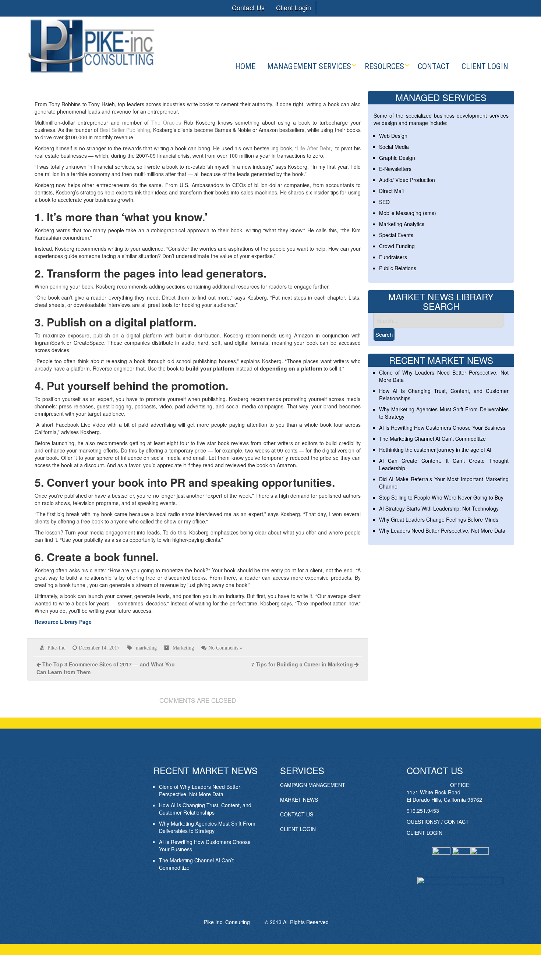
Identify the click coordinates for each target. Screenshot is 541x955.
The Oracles (166, 122)
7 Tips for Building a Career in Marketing (302, 664)
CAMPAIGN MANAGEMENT (312, 784)
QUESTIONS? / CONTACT (438, 821)
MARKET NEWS (299, 799)
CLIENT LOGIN (298, 829)
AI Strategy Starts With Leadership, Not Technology (439, 508)
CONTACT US (296, 814)
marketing (146, 647)
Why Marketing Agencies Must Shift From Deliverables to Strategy (207, 827)
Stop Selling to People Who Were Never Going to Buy (441, 497)
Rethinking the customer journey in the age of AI (435, 449)
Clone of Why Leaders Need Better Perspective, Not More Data (199, 790)
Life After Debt (313, 148)
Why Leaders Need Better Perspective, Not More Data (442, 530)
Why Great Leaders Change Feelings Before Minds (438, 519)
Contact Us (248, 7)
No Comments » (225, 647)
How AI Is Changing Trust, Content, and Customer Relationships (205, 808)
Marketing (183, 647)
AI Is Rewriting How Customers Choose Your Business (442, 427)
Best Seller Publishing (125, 129)
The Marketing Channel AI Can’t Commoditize (432, 438)
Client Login (293, 7)
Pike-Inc (56, 647)
